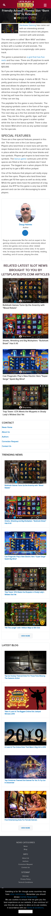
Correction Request (10, 441)
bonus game (20, 159)
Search (4, 4)
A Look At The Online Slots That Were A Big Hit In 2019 (25, 747)
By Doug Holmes (22, 18)
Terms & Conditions (25, 882)
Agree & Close (25, 911)
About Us (6, 432)
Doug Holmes (27, 301)
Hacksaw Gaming (27, 25)
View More (25, 636)
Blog (25, 849)
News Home (7, 427)
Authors (5, 437)
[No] (47, 902)
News (26, 846)
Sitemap (25, 876)
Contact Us (6, 446)
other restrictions (17, 894)
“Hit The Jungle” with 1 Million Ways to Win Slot (22, 628)
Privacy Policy (26, 879)
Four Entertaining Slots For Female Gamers (21, 820)
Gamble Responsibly (28, 897)
